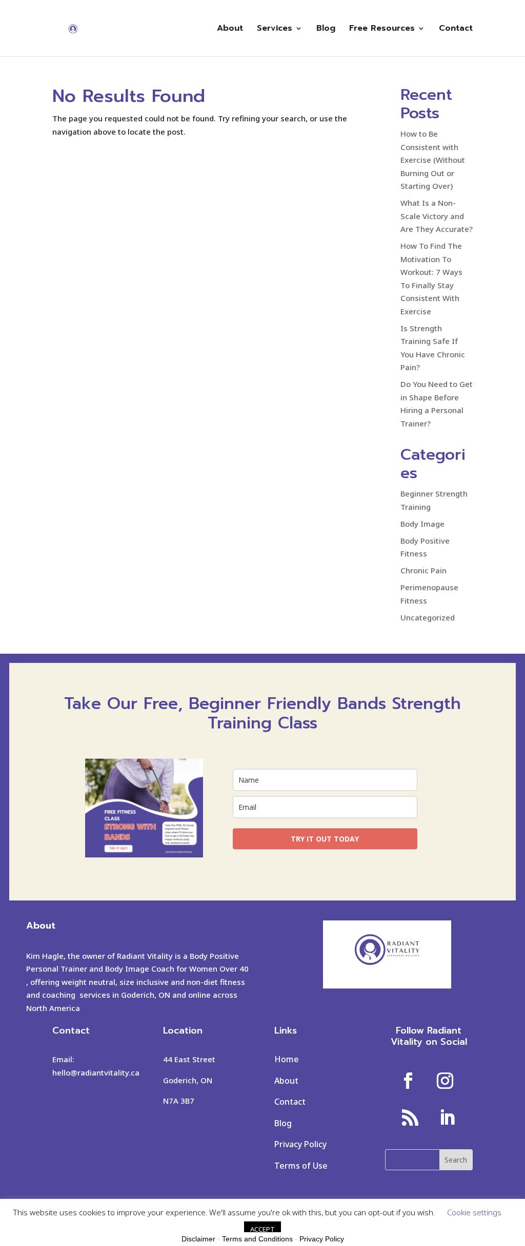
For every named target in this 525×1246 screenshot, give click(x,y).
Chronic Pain (423, 570)
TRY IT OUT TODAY (325, 839)
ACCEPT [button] (262, 1229)
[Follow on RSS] (410, 1117)
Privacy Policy (300, 1144)
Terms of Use (301, 1165)
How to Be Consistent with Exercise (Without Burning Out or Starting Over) (432, 159)
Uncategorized (427, 617)
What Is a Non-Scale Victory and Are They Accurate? (436, 216)
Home (286, 1059)
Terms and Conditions (257, 1239)
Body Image (422, 524)
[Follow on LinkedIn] (447, 1117)
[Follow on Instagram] (445, 1080)
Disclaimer (198, 1239)
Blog (325, 29)
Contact (456, 29)
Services (274, 29)
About (230, 29)
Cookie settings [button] (474, 1212)
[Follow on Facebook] (408, 1080)
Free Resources (382, 29)
